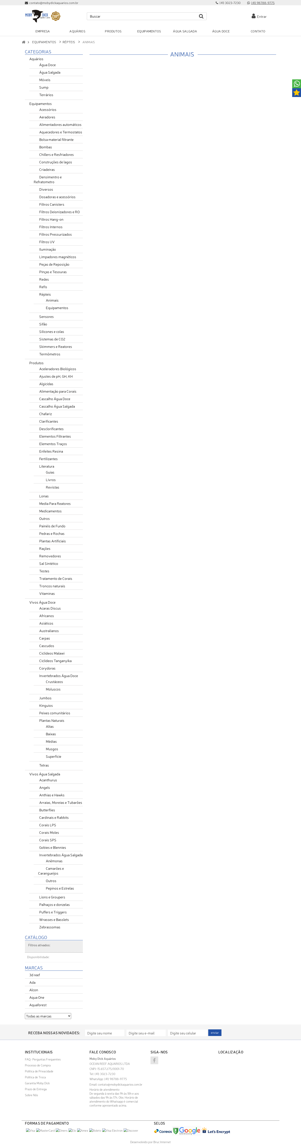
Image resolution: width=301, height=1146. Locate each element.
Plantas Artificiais (52, 540)
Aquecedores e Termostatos (60, 131)
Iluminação (47, 249)
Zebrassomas (49, 926)
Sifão (43, 323)
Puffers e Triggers (53, 911)
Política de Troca (35, 1077)
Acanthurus (48, 779)
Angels (44, 787)
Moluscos (53, 689)
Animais (52, 300)
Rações (44, 548)
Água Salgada (49, 72)
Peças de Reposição (54, 264)
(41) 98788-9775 (263, 3)
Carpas (44, 638)
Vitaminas (47, 593)
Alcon (33, 989)
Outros (44, 518)
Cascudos (46, 645)
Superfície (53, 756)
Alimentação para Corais (57, 391)
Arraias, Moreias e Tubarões (60, 802)
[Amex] (82, 1130)
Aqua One (36, 997)
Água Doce (47, 64)
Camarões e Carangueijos (51, 870)
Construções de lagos (55, 161)
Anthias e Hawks (52, 794)
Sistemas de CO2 (52, 338)
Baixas (51, 733)
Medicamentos (50, 510)
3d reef (34, 974)
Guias (50, 472)
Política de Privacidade (39, 1071)
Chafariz (45, 413)
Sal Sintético (48, 563)
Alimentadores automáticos (60, 124)
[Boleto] (95, 1130)
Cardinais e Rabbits (54, 817)
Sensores (46, 316)
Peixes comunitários (54, 712)
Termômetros (49, 353)
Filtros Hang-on (51, 219)
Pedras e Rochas (52, 533)
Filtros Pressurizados (55, 234)
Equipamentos (44, 42)
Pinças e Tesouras (53, 271)
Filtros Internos (51, 226)
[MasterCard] (45, 1130)
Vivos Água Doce (42, 602)
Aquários (36, 58)
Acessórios (47, 109)
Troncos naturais (52, 585)
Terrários (46, 94)
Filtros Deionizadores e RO (59, 211)
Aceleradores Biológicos (57, 368)
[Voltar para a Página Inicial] (23, 42)
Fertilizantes (48, 458)
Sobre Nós (31, 1095)
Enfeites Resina (51, 451)
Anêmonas (54, 860)
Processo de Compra (38, 1065)
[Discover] (131, 1130)
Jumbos (45, 697)
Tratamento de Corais (55, 578)
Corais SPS (47, 839)
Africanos (46, 615)
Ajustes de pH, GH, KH (56, 376)
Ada (32, 982)
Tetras (44, 765)
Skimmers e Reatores (55, 346)
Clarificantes (48, 421)
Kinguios (46, 705)
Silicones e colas (51, 331)
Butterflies (47, 809)
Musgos (52, 748)
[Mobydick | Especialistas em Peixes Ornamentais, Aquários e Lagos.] (42, 16)
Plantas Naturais (51, 720)
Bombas (45, 146)
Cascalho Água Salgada (57, 406)
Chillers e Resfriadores (56, 154)
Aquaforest (37, 1004)
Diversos (46, 189)
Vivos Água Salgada (44, 773)
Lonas (44, 495)
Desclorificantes (51, 428)
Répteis (69, 42)
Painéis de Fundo (52, 525)
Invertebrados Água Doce (58, 675)
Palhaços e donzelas (54, 904)
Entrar (261, 16)
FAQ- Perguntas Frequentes (43, 1059)
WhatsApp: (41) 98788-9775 (108, 1079)
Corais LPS (47, 824)
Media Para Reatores (55, 503)
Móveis (44, 79)
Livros (51, 479)
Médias (51, 741)
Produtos (36, 362)
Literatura (46, 466)
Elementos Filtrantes (55, 436)
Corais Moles (49, 832)
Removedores (50, 555)
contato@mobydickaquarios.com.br (120, 1084)
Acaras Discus (50, 608)
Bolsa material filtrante (56, 139)
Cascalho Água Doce (54, 398)
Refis (43, 286)
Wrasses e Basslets (54, 919)
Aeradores (47, 116)
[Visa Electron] (112, 1130)
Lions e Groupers (52, 896)
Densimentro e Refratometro (48, 179)
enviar (215, 1032)
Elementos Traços (53, 443)
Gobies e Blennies (52, 847)
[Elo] (72, 1130)
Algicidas (46, 383)
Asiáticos (46, 623)
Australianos (49, 630)
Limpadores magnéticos (57, 256)
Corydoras (47, 668)
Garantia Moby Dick (37, 1083)
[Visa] (30, 1130)
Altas (50, 726)
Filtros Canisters (51, 204)
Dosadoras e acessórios (57, 196)
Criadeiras (47, 169)
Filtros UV (47, 241)
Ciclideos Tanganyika (55, 660)
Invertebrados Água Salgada (61, 854)
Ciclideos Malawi (52, 653)
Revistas (52, 487)
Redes (44, 279)
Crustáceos (54, 681)
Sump (43, 87)
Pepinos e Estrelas (60, 888)
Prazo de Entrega (36, 1089)
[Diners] (61, 1130)
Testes (44, 570)
